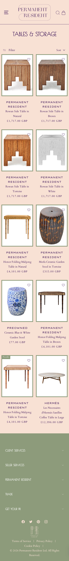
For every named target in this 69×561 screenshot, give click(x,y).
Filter (11, 50)
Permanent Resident (18, 479)
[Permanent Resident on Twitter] (30, 521)
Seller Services (14, 465)
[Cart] (63, 12)
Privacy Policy (44, 541)
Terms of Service (21, 541)
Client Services (15, 450)
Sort (58, 50)
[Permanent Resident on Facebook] (23, 521)
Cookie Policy (32, 546)
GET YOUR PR (13, 509)
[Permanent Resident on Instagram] (46, 521)
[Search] (58, 13)
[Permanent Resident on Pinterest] (38, 521)
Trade (9, 494)
